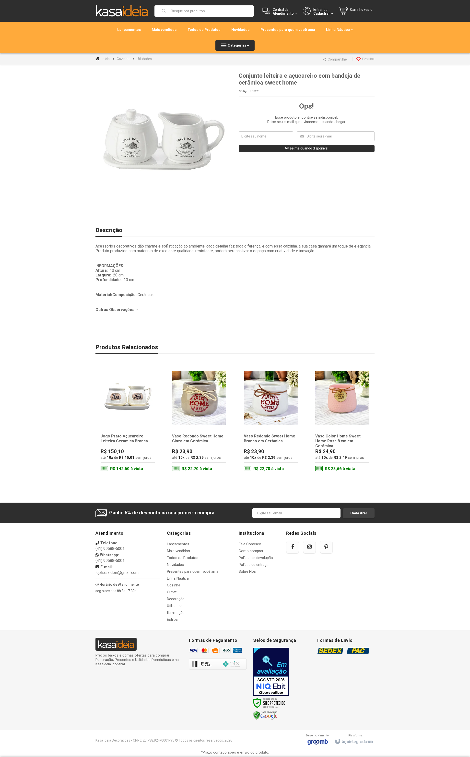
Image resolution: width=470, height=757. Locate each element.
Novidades (175, 564)
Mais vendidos (178, 551)
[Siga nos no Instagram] (309, 547)
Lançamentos (178, 544)
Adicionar (137, 455)
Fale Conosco (250, 544)
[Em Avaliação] (271, 672)
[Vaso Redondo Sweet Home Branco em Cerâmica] (271, 421)
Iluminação (176, 612)
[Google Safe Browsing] (265, 715)
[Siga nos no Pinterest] (326, 547)
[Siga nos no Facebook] (292, 547)
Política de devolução (256, 558)
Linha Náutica (178, 578)
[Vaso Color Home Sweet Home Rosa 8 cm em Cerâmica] (342, 421)
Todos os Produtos (182, 558)
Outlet (171, 592)
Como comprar (251, 551)
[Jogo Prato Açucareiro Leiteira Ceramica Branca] (127, 421)
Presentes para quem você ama (192, 571)
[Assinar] (359, 513)
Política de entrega (254, 564)
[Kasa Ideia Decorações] (121, 11)
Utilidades (144, 59)
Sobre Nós (247, 571)
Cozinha (123, 59)
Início (106, 59)
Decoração (176, 599)
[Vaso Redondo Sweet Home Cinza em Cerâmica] (199, 421)
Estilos (172, 619)
